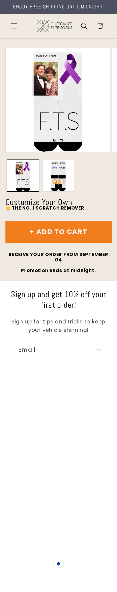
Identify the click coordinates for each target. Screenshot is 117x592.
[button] (14, 26)
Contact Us (26, 409)
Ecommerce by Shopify (58, 581)
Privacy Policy (29, 499)
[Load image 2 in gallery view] (58, 176)
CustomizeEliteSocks (57, 575)
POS (85, 575)
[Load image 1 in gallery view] (23, 176)
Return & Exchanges (37, 469)
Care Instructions (34, 484)
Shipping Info (28, 439)
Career (20, 424)
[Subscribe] (98, 350)
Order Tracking (30, 454)
